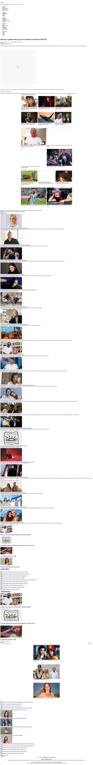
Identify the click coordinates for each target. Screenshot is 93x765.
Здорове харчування (6, 20)
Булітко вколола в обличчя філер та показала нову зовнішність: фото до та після (16, 726)
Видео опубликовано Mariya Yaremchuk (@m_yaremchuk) (14, 85)
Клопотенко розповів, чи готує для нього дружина (9, 369)
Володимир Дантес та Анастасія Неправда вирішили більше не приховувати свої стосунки (17, 385)
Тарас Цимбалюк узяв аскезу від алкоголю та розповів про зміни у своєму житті (15, 573)
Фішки (4, 14)
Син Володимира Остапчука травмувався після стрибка (10, 413)
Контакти (4, 18)
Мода (4, 11)
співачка (8, 211)
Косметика (5, 13)
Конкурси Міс (5, 10)
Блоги (4, 34)
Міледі (4, 21)
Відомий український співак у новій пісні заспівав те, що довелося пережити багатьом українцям (18, 289)
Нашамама (4, 19)
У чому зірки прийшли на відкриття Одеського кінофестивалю (12, 339)
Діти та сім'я (5, 9)
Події (4, 7)
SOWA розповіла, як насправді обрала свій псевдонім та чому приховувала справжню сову (17, 745)
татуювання (23, 211)
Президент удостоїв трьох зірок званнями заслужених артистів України (13, 751)
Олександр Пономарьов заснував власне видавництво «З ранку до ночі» (13, 445)
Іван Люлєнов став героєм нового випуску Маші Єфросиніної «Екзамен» (13, 306)
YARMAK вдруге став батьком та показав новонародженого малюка (13, 492)
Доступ (4, 17)
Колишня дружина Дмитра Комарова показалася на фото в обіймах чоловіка (16, 743)
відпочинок (18, 211)
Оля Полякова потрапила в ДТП (8, 556)
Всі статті (4, 6)
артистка (11, 211)
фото (14, 211)
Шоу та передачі (6, 8)
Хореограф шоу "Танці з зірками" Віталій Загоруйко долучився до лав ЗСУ (14, 477)
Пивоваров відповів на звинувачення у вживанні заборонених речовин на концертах (16, 428)
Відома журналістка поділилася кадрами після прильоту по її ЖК (12, 274)
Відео (4, 15)
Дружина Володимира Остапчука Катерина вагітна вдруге (11, 400)
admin (10, 291)
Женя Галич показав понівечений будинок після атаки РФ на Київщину (13, 260)
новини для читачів (4, 755)
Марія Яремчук (3, 211)
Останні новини (4, 569)
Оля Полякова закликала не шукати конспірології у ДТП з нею (12, 522)
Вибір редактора (5, 591)
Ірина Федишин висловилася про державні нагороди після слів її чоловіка (14, 228)
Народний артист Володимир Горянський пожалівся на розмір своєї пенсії (14, 324)
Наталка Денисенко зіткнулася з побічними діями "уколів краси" (13, 718)
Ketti (10, 246)
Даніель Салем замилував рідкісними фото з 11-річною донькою (12, 354)
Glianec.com (45, 757)
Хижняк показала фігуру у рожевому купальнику (11, 735)
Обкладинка (5, 12)
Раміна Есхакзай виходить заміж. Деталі (9, 566)
